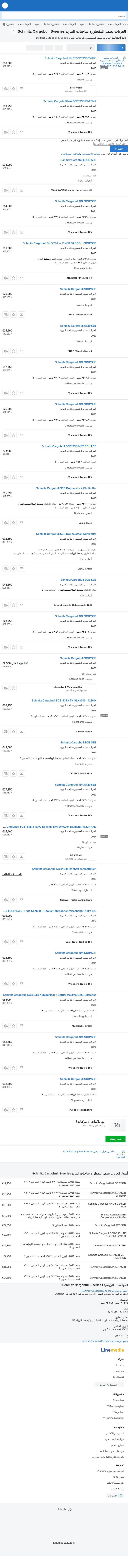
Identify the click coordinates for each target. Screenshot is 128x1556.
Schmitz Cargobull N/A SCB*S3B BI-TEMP (69, 101)
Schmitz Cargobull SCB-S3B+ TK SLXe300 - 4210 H (64, 700)
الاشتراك (119, 149)
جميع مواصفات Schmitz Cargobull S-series (105, 1290)
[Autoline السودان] (106, 5)
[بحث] (5, 15)
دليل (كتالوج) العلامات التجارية (108, 1456)
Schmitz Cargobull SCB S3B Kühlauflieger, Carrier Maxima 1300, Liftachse (49, 995)
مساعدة (120, 1371)
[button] (5, 5)
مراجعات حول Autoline (112, 1451)
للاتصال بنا (118, 1377)
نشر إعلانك (115, 1139)
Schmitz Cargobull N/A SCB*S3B (75, 201)
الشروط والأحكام (115, 1433)
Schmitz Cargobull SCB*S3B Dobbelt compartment (64, 869)
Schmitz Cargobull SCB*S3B (78, 289)
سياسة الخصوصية (91, 153)
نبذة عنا (120, 1365)
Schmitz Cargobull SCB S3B (78, 160)
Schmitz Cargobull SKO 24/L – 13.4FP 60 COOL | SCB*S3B (59, 243)
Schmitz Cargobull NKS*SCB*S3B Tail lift (70, 58)
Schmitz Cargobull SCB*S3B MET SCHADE (69, 446)
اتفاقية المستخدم (71, 153)
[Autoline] (4, 24)
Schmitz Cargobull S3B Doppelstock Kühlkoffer (66, 488)
